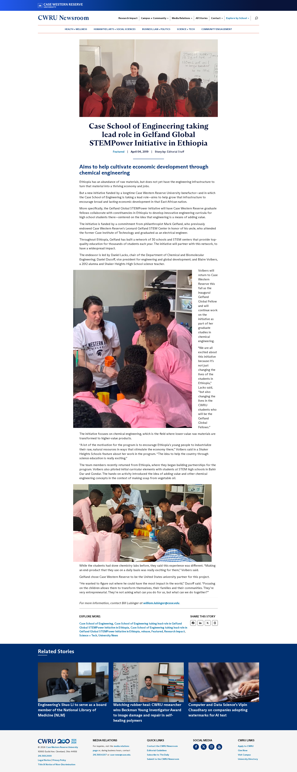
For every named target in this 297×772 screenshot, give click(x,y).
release (145, 631)
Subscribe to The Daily (158, 754)
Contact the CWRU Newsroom (162, 746)
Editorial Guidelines (157, 750)
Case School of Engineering (96, 623)
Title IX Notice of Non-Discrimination (56, 764)
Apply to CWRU (246, 746)
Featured (157, 631)
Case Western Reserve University (62, 747)
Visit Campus (244, 754)
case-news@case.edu (120, 754)
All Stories (202, 18)
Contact (216, 18)
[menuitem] (76, 29)
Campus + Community (154, 18)
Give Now (242, 750)
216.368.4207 (100, 754)
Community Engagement (216, 29)
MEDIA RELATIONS (105, 740)
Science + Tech (186, 29)
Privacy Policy (59, 760)
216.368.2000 (45, 755)
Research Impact (128, 18)
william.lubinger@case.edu (161, 603)
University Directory (248, 759)
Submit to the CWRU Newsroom (163, 759)
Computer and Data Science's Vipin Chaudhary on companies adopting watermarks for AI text (218, 710)
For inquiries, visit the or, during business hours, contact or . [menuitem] (112, 750)
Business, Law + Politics (156, 29)
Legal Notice (44, 760)
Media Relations (181, 18)
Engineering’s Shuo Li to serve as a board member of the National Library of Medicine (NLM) (72, 710)
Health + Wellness (76, 29)
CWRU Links (246, 740)
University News (108, 635)
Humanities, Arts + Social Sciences (115, 29)
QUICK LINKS (155, 740)
